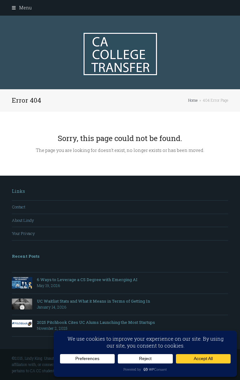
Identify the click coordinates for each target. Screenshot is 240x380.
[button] (21, 8)
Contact (18, 207)
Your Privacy (23, 233)
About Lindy (23, 220)
